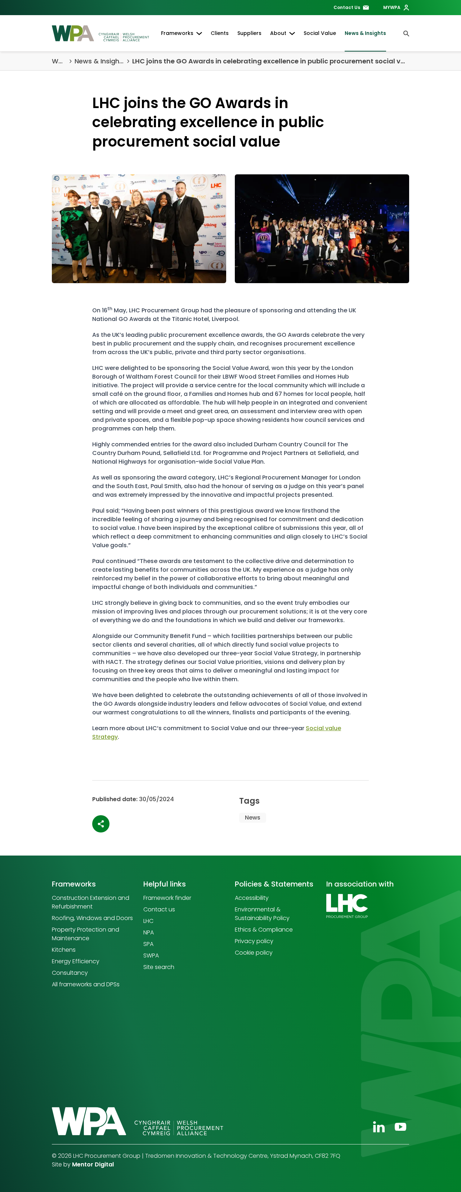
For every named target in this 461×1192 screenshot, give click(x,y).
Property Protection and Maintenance (85, 933)
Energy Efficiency (75, 961)
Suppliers (249, 33)
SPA (148, 944)
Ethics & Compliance (264, 929)
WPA (59, 61)
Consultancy (70, 973)
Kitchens (64, 950)
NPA (148, 932)
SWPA (151, 955)
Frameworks (177, 33)
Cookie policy (254, 952)
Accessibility (252, 898)
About (278, 33)
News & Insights (365, 33)
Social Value (320, 33)
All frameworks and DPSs (86, 984)
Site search (158, 967)
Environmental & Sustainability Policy (262, 913)
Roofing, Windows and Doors (92, 918)
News (252, 817)
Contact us (159, 909)
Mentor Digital (93, 1164)
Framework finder (167, 898)
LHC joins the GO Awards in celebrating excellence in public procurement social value (270, 61)
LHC (148, 921)
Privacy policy (254, 941)
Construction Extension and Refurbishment (90, 902)
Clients (220, 33)
